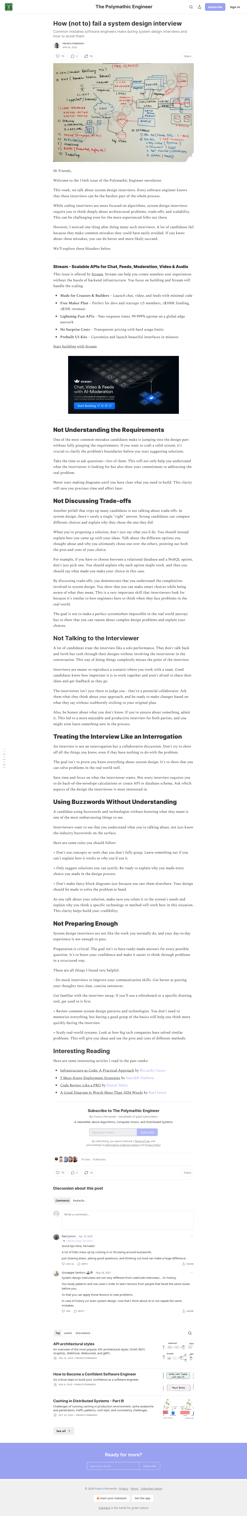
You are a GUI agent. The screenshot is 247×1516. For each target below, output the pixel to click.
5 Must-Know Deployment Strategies (90, 1078)
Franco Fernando (73, 43)
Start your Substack (113, 1498)
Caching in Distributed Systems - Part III (88, 1401)
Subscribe (215, 7)
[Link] (48, 266)
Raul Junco (157, 1092)
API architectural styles (74, 1344)
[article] (123, 1353)
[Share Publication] (199, 7)
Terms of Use (142, 1141)
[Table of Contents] (4, 758)
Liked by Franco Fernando (79, 1240)
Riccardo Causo (152, 1070)
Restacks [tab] (78, 1200)
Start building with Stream (75, 346)
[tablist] (70, 1200)
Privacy (123, 1488)
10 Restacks (99, 1159)
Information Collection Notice (122, 1145)
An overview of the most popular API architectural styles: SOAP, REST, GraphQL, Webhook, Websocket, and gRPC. (99, 1351)
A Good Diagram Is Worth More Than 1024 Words (101, 1092)
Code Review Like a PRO (80, 1085)
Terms (134, 1488)
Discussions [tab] (83, 1333)
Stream (97, 274)
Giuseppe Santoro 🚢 (76, 1272)
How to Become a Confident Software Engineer (94, 1374)
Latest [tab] (68, 1333)
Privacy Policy (152, 1145)
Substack (104, 1508)
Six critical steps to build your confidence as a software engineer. (96, 1379)
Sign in (235, 7)
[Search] (191, 7)
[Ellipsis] (192, 1236)
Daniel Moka (117, 1085)
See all (61, 1431)
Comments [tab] (62, 1200)
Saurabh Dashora (140, 1078)
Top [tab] (58, 1333)
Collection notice (151, 1488)
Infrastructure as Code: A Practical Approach (97, 1070)
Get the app (142, 1498)
